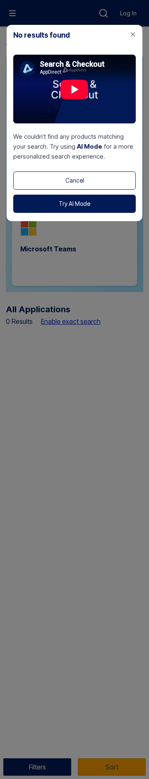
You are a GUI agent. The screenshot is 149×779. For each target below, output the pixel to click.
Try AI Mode (74, 203)
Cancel (74, 180)
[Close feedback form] (132, 34)
